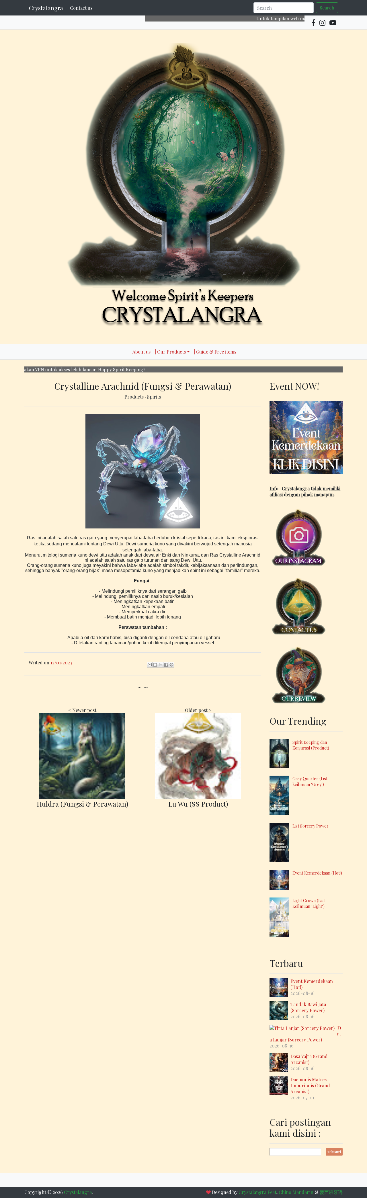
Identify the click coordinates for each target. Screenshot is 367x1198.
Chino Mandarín (296, 1192)
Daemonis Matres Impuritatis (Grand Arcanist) (310, 1085)
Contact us (81, 8)
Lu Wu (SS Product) (198, 803)
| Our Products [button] (170, 352)
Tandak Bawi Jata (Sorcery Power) (308, 1007)
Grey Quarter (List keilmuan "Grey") (309, 781)
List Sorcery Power (310, 826)
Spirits (154, 397)
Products (134, 397)
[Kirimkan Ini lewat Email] (150, 665)
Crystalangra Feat (257, 1192)
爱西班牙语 (331, 1192)
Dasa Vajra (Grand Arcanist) (309, 1059)
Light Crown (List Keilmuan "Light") (308, 903)
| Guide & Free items (215, 352)
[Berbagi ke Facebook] (166, 665)
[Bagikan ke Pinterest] (171, 665)
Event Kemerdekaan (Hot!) (317, 873)
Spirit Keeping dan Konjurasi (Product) (310, 745)
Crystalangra (46, 8)
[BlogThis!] (155, 665)
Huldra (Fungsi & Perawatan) (82, 803)
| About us (141, 352)
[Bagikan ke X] (160, 665)
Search (327, 8)
